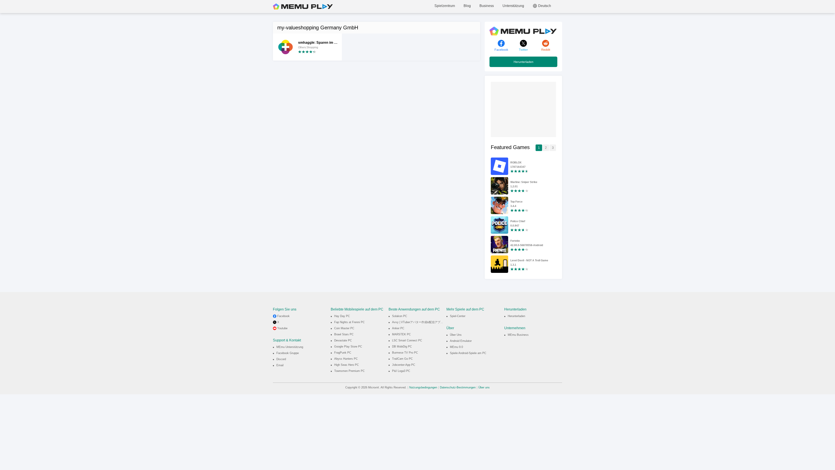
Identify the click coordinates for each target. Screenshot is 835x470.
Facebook (283, 316)
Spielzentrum (444, 6)
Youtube (282, 328)
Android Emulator (461, 340)
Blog (467, 6)
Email (280, 365)
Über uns (484, 387)
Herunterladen (523, 62)
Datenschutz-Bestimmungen (458, 387)
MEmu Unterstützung (289, 347)
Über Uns (456, 334)
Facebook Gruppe (287, 353)
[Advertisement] (523, 109)
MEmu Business (518, 334)
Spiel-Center (457, 316)
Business (486, 6)
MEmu (303, 6)
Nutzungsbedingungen (423, 387)
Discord (281, 359)
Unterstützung (513, 6)
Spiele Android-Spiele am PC (468, 353)
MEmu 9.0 (456, 347)
